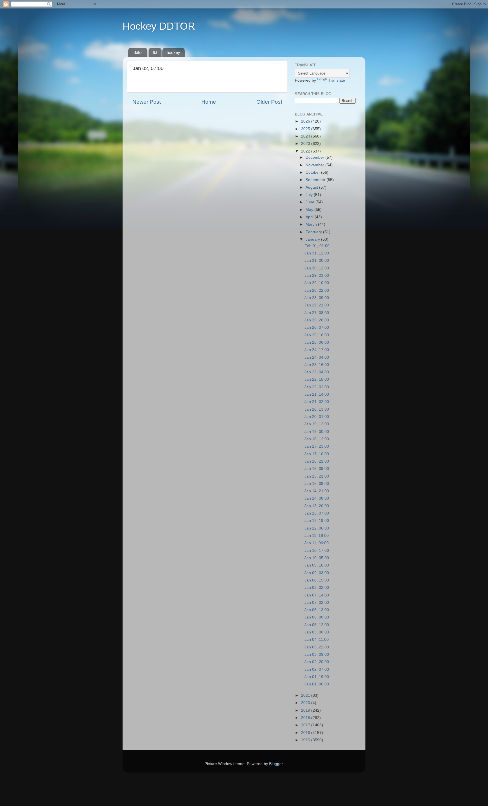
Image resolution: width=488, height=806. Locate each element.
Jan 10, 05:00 (316, 558)
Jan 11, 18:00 (316, 535)
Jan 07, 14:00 (316, 595)
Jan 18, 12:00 (316, 439)
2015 (306, 740)
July (310, 195)
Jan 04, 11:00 (316, 639)
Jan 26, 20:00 (316, 320)
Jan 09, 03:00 (316, 573)
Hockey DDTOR (159, 26)
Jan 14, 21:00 (316, 491)
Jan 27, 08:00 (316, 313)
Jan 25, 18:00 (316, 335)
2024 (306, 136)
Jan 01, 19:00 (316, 677)
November (315, 165)
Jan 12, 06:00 (316, 528)
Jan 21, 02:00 (316, 402)
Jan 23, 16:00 (316, 365)
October (313, 172)
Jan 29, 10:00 (316, 283)
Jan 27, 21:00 (316, 305)
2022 (306, 151)
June (310, 202)
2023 (306, 143)
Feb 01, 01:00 (317, 246)
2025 (306, 129)
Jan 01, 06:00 (316, 684)
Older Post (269, 102)
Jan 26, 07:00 (316, 327)
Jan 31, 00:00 (316, 260)
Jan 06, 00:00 (316, 617)
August (312, 187)
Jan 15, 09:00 (316, 484)
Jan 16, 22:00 (316, 461)
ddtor (138, 52)
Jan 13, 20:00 (316, 506)
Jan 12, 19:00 (316, 521)
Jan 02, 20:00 (316, 662)
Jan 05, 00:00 (316, 632)
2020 (306, 703)
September (316, 180)
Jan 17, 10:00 (316, 454)
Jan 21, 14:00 (316, 394)
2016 (306, 733)
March (312, 224)
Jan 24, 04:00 (316, 357)
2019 (306, 710)
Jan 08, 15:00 (316, 580)
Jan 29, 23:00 (316, 275)
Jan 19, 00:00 (316, 432)
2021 (306, 695)
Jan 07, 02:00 (316, 602)
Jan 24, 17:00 (316, 350)
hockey (173, 52)
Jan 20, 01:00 (316, 417)
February (314, 232)
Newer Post (146, 102)
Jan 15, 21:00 (316, 476)
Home (208, 102)
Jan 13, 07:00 (316, 513)
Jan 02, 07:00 (316, 669)
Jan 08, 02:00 (316, 587)
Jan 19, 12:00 (316, 424)
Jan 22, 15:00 (316, 379)
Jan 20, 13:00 (316, 409)
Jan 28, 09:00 (316, 298)
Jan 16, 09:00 (316, 469)
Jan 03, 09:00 (316, 654)
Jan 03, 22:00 (316, 647)
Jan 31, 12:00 (316, 253)
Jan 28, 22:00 (316, 290)
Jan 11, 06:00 (316, 543)
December (315, 157)
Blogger (276, 764)
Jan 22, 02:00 (316, 387)
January (313, 239)
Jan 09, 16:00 (316, 565)
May (310, 210)
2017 (306, 725)
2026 (306, 121)
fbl (155, 52)
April (310, 217)
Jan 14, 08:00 (316, 498)
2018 (306, 718)
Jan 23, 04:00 (316, 372)
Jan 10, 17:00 (316, 550)
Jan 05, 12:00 (316, 625)
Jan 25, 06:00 (316, 342)
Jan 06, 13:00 (316, 610)
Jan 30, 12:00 (316, 268)
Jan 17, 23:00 (316, 446)
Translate (336, 80)
